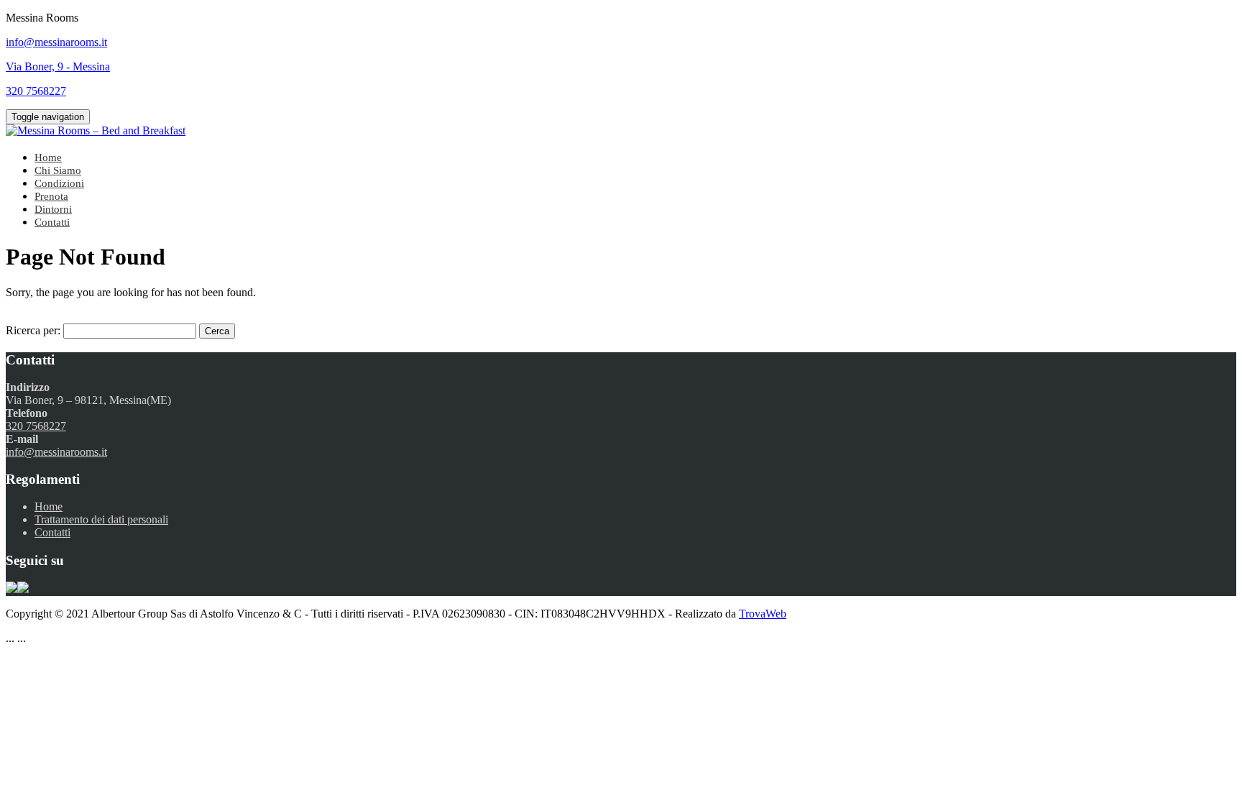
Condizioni (59, 183)
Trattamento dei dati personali (101, 519)
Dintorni (53, 209)
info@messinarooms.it (56, 452)
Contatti (52, 222)
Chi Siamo (57, 170)
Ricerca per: (33, 330)
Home (48, 157)
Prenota (51, 196)
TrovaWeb (762, 613)
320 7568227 (36, 426)
